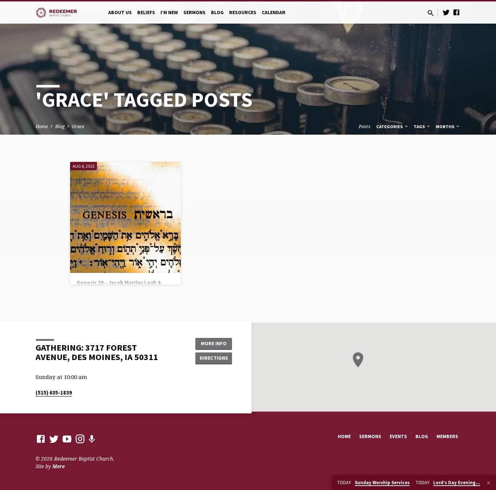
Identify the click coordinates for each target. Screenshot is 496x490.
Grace (78, 126)
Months (445, 126)
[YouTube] (67, 439)
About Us (120, 12)
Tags (420, 126)
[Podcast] (92, 439)
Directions (214, 358)
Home (42, 126)
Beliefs (146, 12)
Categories (390, 126)
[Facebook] (456, 12)
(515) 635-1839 (54, 392)
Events (398, 436)
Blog (217, 12)
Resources (242, 12)
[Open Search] (431, 13)
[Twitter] (446, 12)
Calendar (273, 12)
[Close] (488, 482)
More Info (214, 343)
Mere (58, 466)
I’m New (169, 12)
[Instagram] (80, 439)
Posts (364, 126)
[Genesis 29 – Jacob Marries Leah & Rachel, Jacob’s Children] (125, 217)
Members (447, 436)
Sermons (194, 12)
